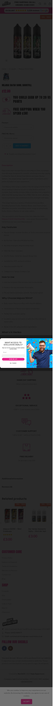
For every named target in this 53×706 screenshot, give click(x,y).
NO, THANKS (13, 363)
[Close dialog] (51, 339)
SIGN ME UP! (13, 359)
